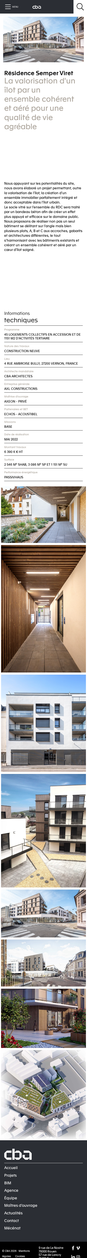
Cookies (20, 1256)
